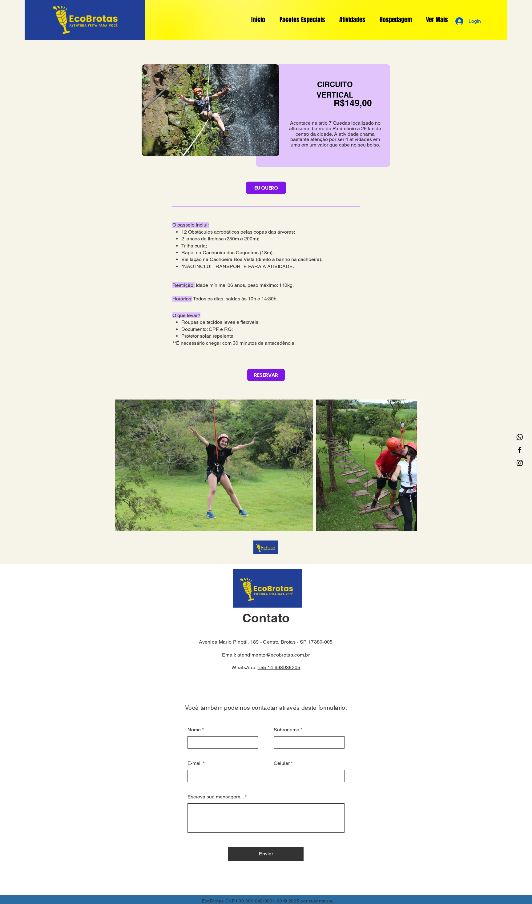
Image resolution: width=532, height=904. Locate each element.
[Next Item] (406, 466)
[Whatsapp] (520, 437)
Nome (194, 729)
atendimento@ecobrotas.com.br (273, 655)
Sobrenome (286, 729)
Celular (282, 763)
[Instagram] (520, 463)
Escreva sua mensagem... (215, 796)
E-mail (194, 763)
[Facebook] (520, 450)
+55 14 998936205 (279, 667)
